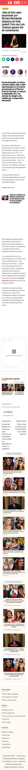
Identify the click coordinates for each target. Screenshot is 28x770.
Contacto (5, 719)
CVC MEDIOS (7, 412)
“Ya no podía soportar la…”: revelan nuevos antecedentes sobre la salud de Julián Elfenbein (20, 394)
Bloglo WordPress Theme (14, 767)
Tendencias (6, 744)
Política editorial (8, 713)
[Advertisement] (14, 117)
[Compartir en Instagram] (17, 59)
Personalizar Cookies (10, 697)
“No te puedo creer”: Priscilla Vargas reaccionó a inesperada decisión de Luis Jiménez (14, 626)
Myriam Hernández (7, 404)
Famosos (5, 741)
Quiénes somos (8, 710)
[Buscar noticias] (21, 2)
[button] (8, 415)
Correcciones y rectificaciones (13, 716)
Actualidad (14, 596)
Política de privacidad (10, 694)
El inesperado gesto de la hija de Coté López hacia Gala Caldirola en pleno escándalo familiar (7, 394)
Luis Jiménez (14, 177)
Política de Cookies (9, 700)
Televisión (14, 620)
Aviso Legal (6, 722)
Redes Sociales (14, 645)
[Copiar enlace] (21, 59)
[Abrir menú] (25, 2)
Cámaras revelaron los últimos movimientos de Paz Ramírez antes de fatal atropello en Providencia (14, 601)
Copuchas (5, 8)
